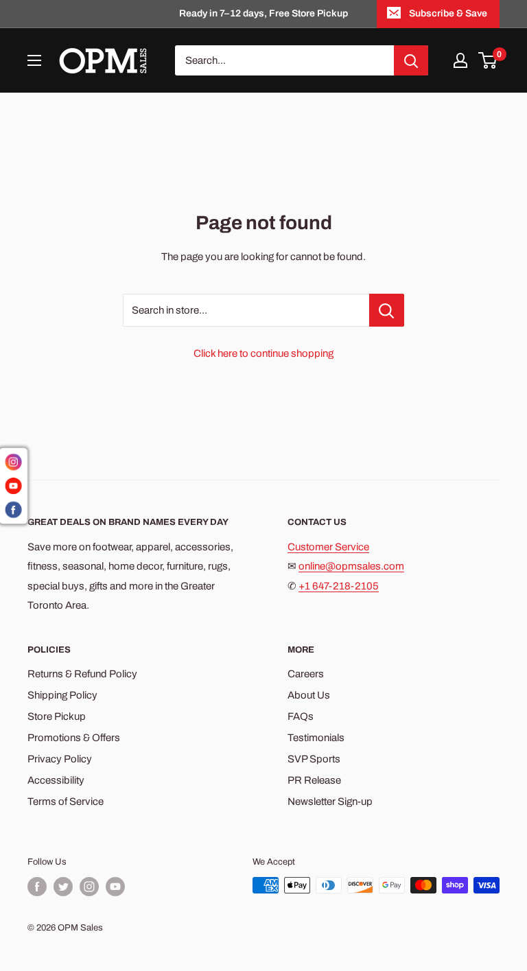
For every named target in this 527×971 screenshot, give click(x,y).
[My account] (460, 60)
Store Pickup (56, 716)
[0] (488, 60)
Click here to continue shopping (263, 353)
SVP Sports (314, 758)
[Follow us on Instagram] (89, 886)
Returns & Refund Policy (82, 673)
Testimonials (316, 737)
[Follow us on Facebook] (37, 886)
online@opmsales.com (351, 566)
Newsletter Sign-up (330, 801)
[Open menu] (34, 60)
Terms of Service (65, 801)
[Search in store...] (386, 310)
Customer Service (328, 546)
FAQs (301, 716)
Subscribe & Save (448, 13)
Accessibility (55, 780)
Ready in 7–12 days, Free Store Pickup (263, 13)
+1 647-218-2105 (338, 586)
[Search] (411, 60)
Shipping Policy (62, 695)
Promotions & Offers (73, 737)
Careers (306, 673)
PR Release (314, 780)
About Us (309, 695)
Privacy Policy (59, 758)
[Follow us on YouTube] (115, 886)
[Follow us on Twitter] (63, 886)
